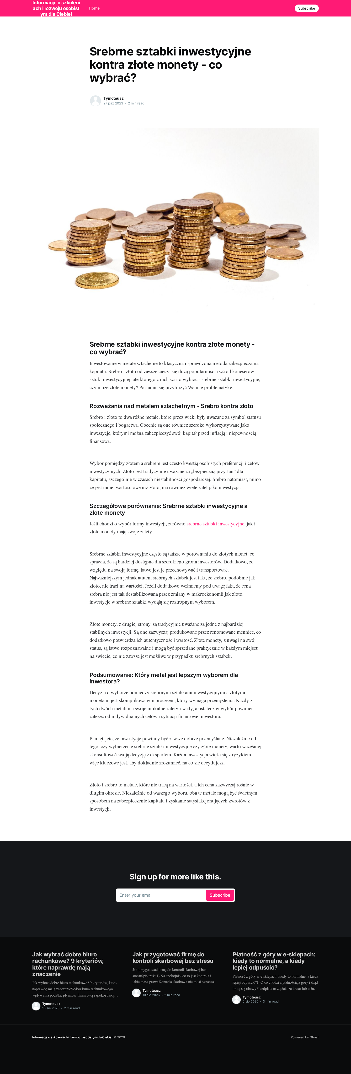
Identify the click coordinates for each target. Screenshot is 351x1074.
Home (94, 8)
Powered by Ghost (305, 1037)
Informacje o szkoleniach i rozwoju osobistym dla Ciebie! (72, 1037)
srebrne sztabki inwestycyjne (215, 523)
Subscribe (306, 8)
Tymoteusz (113, 98)
